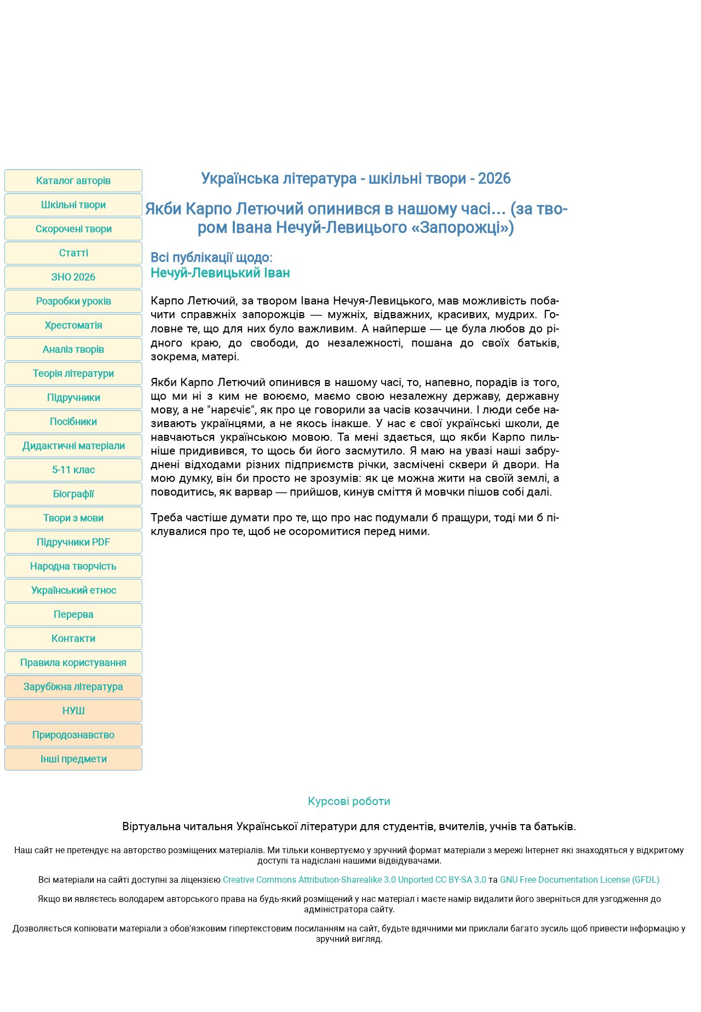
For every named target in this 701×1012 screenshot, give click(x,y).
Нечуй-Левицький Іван (220, 272)
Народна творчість (73, 566)
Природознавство (73, 734)
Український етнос (73, 590)
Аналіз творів (73, 349)
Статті (73, 252)
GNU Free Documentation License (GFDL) (580, 880)
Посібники (73, 421)
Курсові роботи (349, 801)
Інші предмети (74, 758)
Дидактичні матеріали (73, 445)
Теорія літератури (73, 373)
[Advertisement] (350, 81)
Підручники (73, 397)
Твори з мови (73, 518)
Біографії (73, 493)
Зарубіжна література (73, 686)
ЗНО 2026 (73, 277)
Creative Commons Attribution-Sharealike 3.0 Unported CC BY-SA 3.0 (354, 880)
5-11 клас (73, 469)
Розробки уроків (73, 301)
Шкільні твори (73, 204)
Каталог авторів (73, 180)
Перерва (74, 614)
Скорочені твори (74, 228)
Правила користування (73, 662)
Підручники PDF (73, 542)
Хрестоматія (73, 325)
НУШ (73, 710)
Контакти (73, 638)
